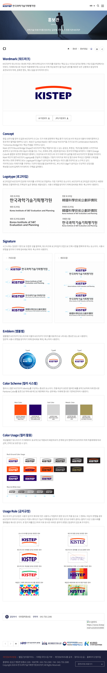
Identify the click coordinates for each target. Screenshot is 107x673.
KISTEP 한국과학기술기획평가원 (19, 5)
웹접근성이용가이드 (26, 657)
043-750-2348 (46, 616)
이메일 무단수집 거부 (44, 657)
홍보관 (75, 48)
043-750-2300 (46, 662)
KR (92, 6)
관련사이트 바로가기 (85, 664)
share (102, 49)
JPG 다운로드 (60, 118)
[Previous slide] (5, 643)
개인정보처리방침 (9, 657)
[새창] (30, 643)
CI (91, 48)
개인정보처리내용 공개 (63, 657)
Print (97, 49)
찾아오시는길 (79, 657)
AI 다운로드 (43, 118)
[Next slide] (10, 643)
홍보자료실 (83, 48)
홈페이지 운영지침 (94, 657)
